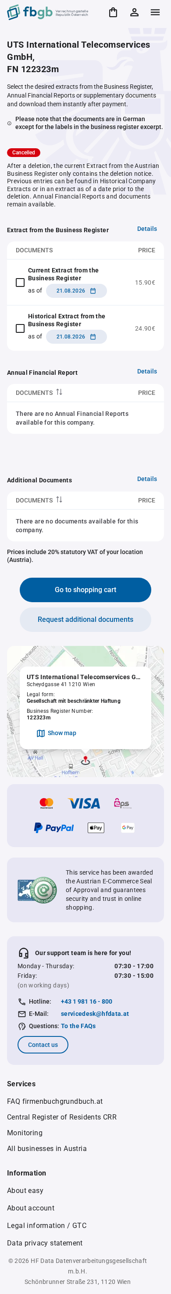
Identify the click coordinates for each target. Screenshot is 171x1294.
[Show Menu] (155, 12)
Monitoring (25, 1133)
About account (30, 1208)
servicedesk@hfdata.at (95, 1013)
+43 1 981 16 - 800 (86, 1001)
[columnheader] (58, 393)
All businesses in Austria (47, 1148)
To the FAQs (78, 1025)
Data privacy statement (45, 1243)
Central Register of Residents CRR (62, 1117)
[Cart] (113, 12)
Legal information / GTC (46, 1225)
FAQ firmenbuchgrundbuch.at (55, 1101)
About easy (25, 1190)
